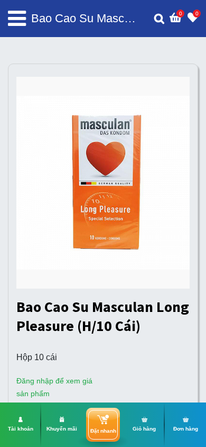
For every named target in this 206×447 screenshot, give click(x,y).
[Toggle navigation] (17, 18)
